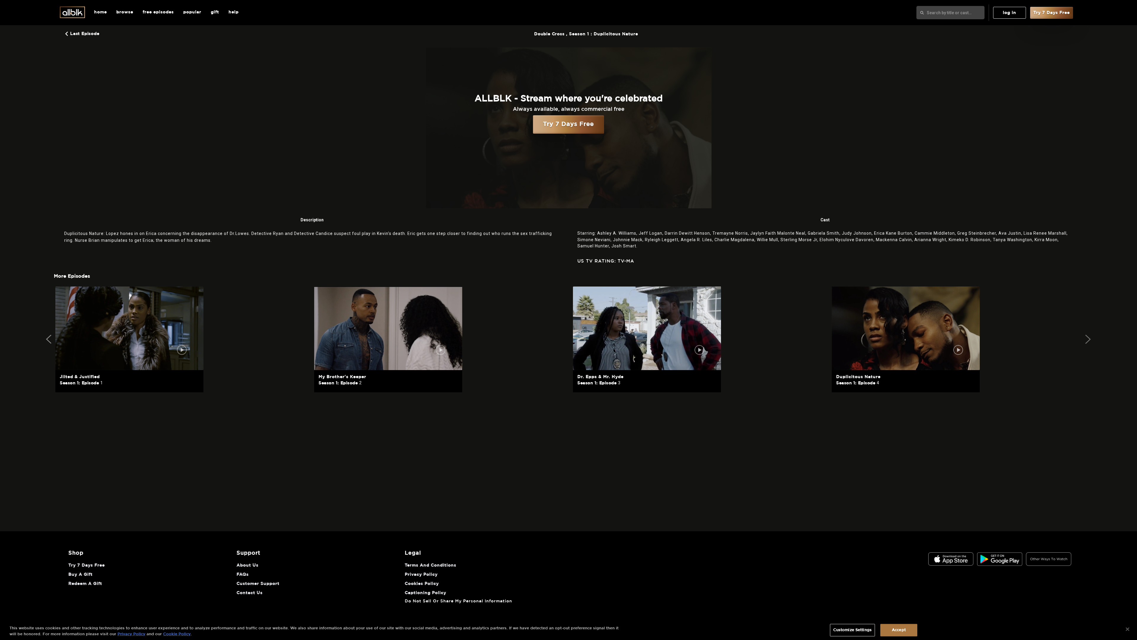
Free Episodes (158, 12)
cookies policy (422, 584)
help (234, 12)
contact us (250, 593)
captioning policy (425, 593)
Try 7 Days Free (1051, 13)
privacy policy (421, 574)
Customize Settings (852, 630)
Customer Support (258, 584)
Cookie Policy (177, 634)
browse (124, 12)
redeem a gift (85, 584)
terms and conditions (430, 565)
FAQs (243, 574)
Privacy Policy (131, 634)
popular (192, 12)
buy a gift (80, 574)
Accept (899, 630)
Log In (1009, 13)
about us (247, 565)
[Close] (1127, 629)
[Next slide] (1087, 339)
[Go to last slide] (49, 339)
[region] (568, 630)
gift (215, 12)
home (100, 12)
